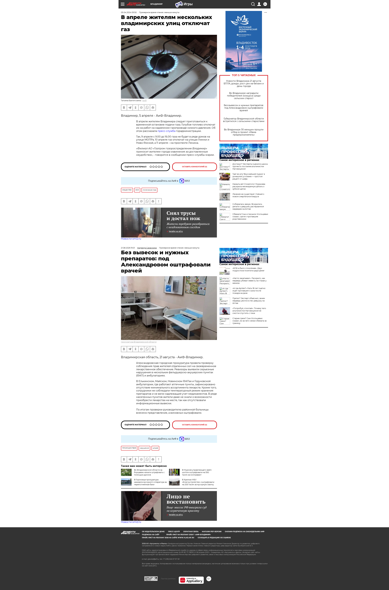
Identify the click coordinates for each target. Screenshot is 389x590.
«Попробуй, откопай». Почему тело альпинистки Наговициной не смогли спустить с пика (249, 310)
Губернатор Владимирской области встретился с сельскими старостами (243, 120)
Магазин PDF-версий (211, 532)
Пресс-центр (174, 532)
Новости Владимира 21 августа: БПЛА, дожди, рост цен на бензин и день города (244, 83)
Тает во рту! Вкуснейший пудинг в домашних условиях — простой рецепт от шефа (248, 176)
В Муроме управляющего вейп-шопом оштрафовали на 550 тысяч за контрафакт (197, 472)
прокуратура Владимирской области (139, 342)
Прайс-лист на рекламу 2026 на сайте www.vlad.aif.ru (168, 538)
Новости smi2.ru (131, 238)
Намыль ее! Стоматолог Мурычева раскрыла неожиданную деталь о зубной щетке (248, 186)
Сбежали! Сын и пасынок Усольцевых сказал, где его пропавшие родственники (250, 216)
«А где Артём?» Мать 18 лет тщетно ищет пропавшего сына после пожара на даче (248, 290)
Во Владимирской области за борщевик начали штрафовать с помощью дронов (149, 472)
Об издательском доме (153, 532)
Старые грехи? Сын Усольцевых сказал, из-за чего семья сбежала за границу (249, 320)
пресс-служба (166, 131)
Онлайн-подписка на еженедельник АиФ (244, 532)
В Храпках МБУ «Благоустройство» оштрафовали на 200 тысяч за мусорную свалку (198, 482)
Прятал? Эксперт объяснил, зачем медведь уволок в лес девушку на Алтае (248, 300)
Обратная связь (190, 532)
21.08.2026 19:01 (128, 248)
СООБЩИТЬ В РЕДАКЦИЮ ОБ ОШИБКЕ (214, 538)
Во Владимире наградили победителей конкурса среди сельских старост (244, 96)
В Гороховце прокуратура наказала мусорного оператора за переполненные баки (150, 482)
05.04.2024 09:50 (129, 12)
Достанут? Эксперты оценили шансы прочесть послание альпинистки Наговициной (250, 166)
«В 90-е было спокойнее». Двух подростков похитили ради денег (248, 269)
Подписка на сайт (150, 535)
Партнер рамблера (168, 579)
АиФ (144, 100)
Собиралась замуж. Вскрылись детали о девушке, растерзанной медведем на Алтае (248, 206)
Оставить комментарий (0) (194, 167)
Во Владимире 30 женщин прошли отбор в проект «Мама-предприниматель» (243, 132)
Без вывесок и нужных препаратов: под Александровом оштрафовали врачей (244, 108)
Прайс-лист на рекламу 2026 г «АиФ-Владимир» (188, 535)
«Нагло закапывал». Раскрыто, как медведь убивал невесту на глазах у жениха (249, 280)
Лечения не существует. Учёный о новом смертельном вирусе (248, 195)
